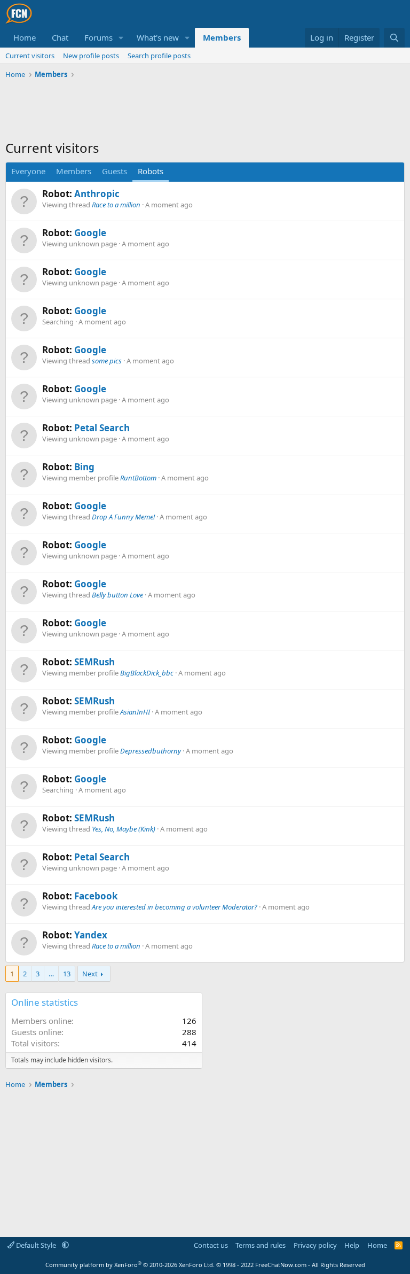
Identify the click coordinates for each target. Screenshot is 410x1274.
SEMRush (94, 662)
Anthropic (97, 194)
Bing (84, 467)
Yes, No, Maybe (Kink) (123, 829)
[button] (121, 38)
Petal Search (102, 428)
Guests (114, 171)
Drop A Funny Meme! (123, 517)
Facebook (96, 896)
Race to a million (116, 204)
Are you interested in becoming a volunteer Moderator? (174, 907)
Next (90, 973)
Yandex (90, 935)
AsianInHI (135, 712)
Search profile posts (159, 55)
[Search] (394, 38)
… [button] (51, 973)
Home (24, 37)
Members (222, 37)
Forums (98, 37)
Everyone (28, 171)
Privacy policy (315, 1245)
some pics (107, 361)
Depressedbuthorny (150, 751)
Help (351, 1245)
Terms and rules (260, 1245)
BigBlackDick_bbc (147, 673)
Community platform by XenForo (130, 1265)
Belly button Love (117, 595)
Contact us (211, 1245)
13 (66, 973)
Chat (60, 37)
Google (90, 233)
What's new (158, 37)
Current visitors (29, 55)
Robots (150, 171)
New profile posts (91, 55)
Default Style (36, 1245)
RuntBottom (138, 478)
